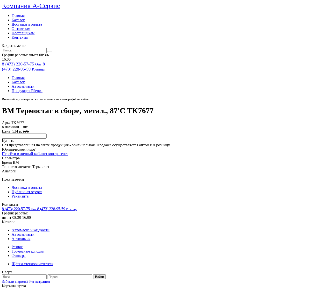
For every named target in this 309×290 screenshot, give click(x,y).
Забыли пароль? (15, 281)
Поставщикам (23, 33)
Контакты (20, 37)
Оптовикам (21, 29)
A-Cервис (31, 5)
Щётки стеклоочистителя (32, 264)
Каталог (18, 20)
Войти (99, 277)
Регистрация (39, 281)
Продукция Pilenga (27, 91)
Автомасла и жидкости (30, 230)
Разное (17, 247)
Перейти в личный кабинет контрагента (35, 154)
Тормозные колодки (28, 251)
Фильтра (19, 256)
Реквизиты (20, 196)
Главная (18, 16)
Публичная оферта (27, 192)
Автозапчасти (23, 86)
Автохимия (21, 239)
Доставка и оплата (27, 24)
